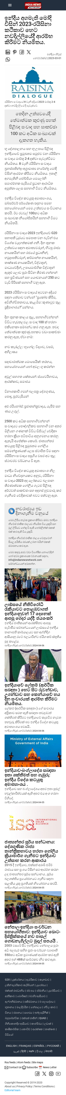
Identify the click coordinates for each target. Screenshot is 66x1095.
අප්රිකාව (10, 996)
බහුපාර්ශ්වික (12, 1018)
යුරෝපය (41, 985)
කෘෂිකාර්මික (12, 1029)
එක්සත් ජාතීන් (29, 1018)
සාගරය (28, 1012)
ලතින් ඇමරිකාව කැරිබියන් (19, 985)
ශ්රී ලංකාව (50, 1007)
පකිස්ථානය (30, 1001)
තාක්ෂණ (50, 1029)
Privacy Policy (24, 1086)
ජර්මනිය (41, 990)
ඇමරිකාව (31, 979)
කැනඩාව (44, 979)
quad (42, 1018)
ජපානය (17, 1012)
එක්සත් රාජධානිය (14, 990)
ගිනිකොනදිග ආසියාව (17, 1023)
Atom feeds (23, 1062)
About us (10, 1086)
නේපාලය (36, 1007)
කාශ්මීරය (36, 1023)
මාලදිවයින (22, 1007)
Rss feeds (10, 1062)
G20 (7, 979)
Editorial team (12, 1090)
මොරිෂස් (22, 996)
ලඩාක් (47, 1023)
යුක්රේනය (18, 979)
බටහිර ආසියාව (37, 996)
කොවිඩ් (25, 1029)
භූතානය (9, 1007)
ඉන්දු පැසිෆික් (41, 1012)
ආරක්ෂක (37, 1029)
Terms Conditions (44, 1086)
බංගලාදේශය (46, 1001)
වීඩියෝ (9, 1034)
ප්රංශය (30, 990)
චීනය (8, 1012)
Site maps (37, 1062)
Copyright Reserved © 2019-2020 (23, 1082)
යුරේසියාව (54, 990)
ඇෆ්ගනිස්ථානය (13, 1001)
